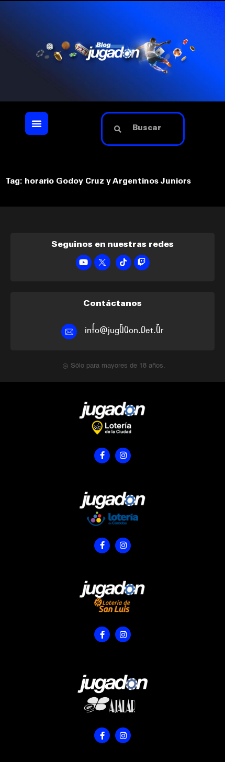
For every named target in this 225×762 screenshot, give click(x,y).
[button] (36, 123)
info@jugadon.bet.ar (124, 330)
